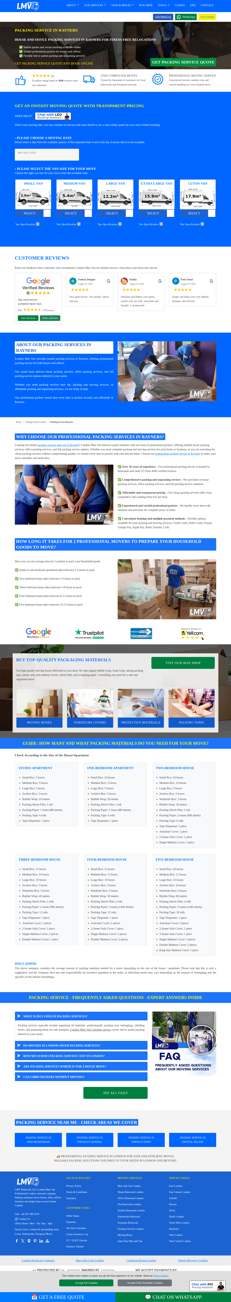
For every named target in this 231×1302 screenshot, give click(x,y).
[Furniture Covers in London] (90, 703)
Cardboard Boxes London (141, 1260)
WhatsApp (189, 16)
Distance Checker (75, 1246)
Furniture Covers (90, 722)
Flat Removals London (129, 1204)
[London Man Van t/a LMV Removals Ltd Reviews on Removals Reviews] (141, 634)
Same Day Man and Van (130, 1241)
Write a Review (50, 318)
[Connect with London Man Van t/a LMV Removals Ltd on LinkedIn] (41, 1241)
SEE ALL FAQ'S (115, 1093)
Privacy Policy (73, 1186)
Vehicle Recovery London (193, 1260)
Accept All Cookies (86, 1282)
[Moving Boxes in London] (39, 703)
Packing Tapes (191, 722)
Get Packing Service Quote (183, 62)
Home (18, 422)
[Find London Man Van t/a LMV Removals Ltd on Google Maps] (29, 1241)
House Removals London (130, 1192)
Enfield (173, 1198)
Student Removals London (131, 1210)
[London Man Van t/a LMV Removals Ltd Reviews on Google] (38, 634)
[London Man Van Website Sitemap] (47, 1241)
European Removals (128, 1222)
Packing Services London (131, 1229)
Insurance (71, 1198)
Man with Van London (129, 1186)
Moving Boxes (39, 722)
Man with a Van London (90, 1260)
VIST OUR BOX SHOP (183, 663)
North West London (179, 1222)
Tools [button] (162, 5)
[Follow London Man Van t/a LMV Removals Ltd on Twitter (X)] (23, 1241)
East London (175, 1186)
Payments (71, 1222)
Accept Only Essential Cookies (145, 1282)
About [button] (71, 5)
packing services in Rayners (72, 358)
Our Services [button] (94, 5)
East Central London (179, 1192)
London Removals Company (38, 1260)
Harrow (173, 1204)
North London (176, 1216)
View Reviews (28, 318)
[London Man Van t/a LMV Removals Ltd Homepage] (28, 6)
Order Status (72, 1216)
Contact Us (22, 1219)
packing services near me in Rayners (58, 445)
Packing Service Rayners (61, 422)
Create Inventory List (77, 1234)
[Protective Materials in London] (141, 703)
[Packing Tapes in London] (192, 703)
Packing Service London (35, 422)
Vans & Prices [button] (121, 5)
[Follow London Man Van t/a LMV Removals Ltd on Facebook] (16, 1241)
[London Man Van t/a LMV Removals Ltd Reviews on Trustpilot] (90, 634)
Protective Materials (140, 722)
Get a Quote (207, 16)
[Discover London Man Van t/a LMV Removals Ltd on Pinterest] (35, 1241)
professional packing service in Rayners (177, 453)
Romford (173, 1229)
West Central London (180, 1241)
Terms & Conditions (76, 1192)
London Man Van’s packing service (90, 1029)
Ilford (172, 1210)
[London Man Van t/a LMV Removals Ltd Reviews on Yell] (192, 634)
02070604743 (163, 16)
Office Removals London (130, 1198)
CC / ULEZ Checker (76, 1240)
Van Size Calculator (76, 1228)
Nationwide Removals (129, 1216)
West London (176, 1235)
